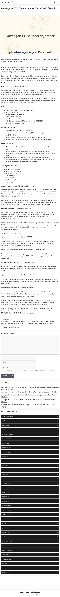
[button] (54, 2)
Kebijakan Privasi (35, 592)
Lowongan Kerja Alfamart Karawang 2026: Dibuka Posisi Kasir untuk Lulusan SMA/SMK (29, 392)
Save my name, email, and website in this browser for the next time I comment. (29, 371)
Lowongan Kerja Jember (12, 327)
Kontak (27, 592)
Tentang (22, 592)
